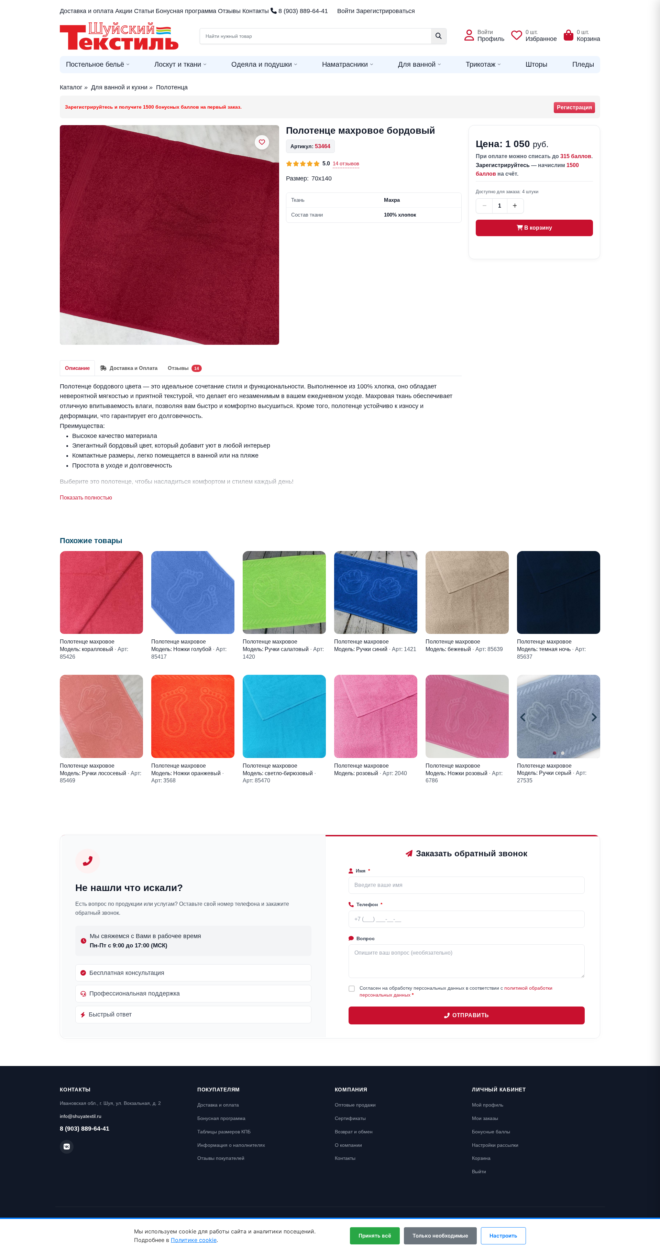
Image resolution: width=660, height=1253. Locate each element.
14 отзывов (346, 163)
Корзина (481, 1158)
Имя (363, 870)
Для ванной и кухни (119, 87)
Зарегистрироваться (385, 11)
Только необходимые (440, 1235)
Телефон (369, 904)
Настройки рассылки (495, 1145)
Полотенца (172, 87)
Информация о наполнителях (231, 1145)
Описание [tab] (77, 368)
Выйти (479, 1171)
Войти (345, 11)
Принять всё (375, 1235)
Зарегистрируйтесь (503, 165)
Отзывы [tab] (183, 368)
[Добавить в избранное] (262, 142)
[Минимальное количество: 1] (484, 206)
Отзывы (229, 11)
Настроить (503, 1235)
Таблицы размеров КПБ (224, 1131)
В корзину (537, 228)
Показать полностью (86, 498)
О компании (348, 1145)
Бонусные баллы (491, 1131)
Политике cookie (194, 1239)
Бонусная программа (186, 11)
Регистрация (574, 107)
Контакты (255, 11)
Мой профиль (487, 1105)
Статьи (144, 11)
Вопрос (365, 938)
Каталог (71, 87)
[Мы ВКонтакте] (67, 1147)
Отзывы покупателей (220, 1158)
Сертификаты (350, 1118)
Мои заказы (485, 1118)
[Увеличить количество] (514, 206)
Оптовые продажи (355, 1105)
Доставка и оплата (86, 11)
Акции (123, 11)
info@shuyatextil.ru (80, 1116)
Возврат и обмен (354, 1131)
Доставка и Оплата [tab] (132, 368)
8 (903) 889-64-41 (302, 11)
